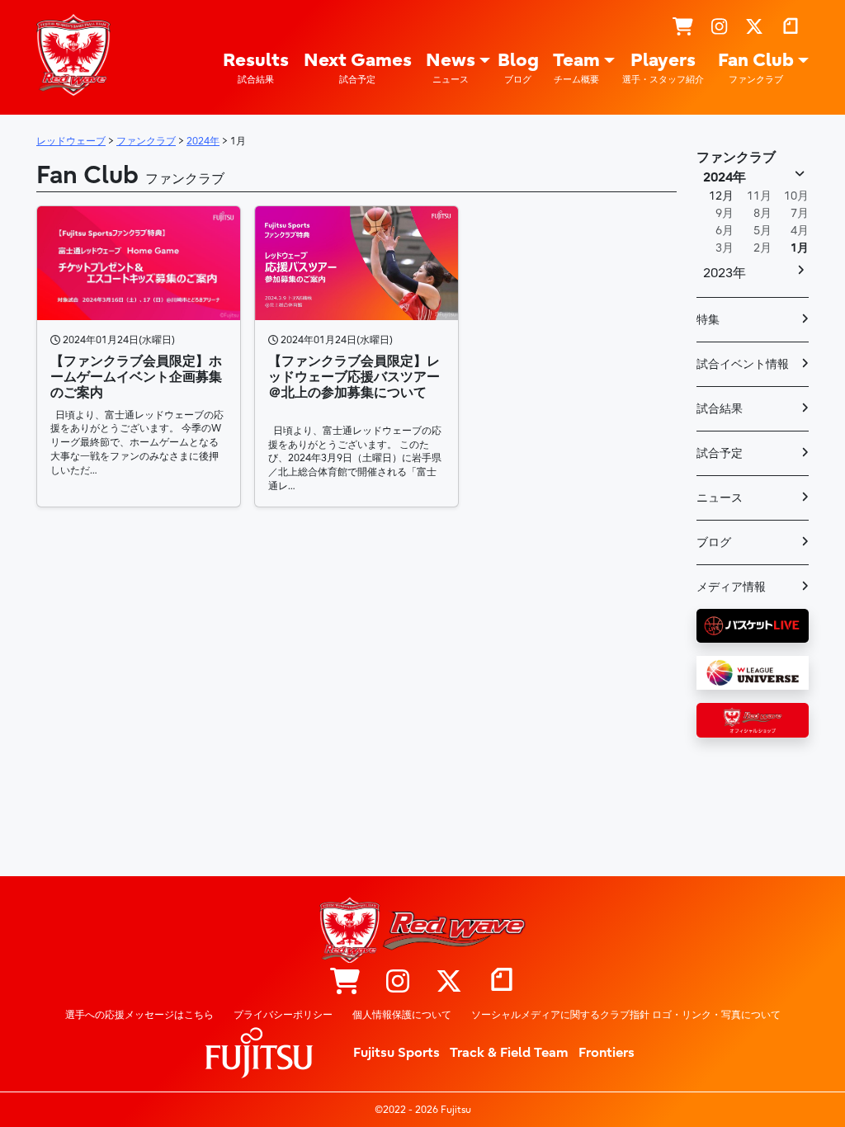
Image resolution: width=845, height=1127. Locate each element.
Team (576, 68)
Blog (518, 68)
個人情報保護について (401, 1015)
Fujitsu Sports (396, 1052)
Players (663, 68)
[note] (790, 28)
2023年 (724, 273)
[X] (754, 28)
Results (256, 68)
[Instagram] (719, 28)
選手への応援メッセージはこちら (139, 1015)
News (450, 68)
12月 (721, 196)
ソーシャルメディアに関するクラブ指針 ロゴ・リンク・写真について (626, 1015)
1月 (800, 248)
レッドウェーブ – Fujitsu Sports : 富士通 (73, 55)
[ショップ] (682, 28)
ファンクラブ (736, 157)
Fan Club (756, 68)
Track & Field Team (509, 1052)
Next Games (358, 68)
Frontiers (606, 1052)
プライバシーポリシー (283, 1015)
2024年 (724, 177)
